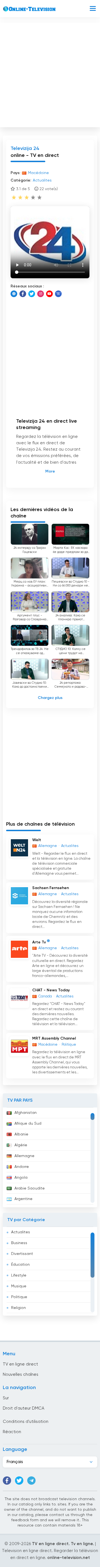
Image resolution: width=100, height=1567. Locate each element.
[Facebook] (22, 293)
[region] (50, 1157)
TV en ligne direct (20, 1364)
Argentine (23, 1199)
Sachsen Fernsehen (50, 888)
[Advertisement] (50, 74)
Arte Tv (39, 942)
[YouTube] (49, 293)
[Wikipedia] (58, 293)
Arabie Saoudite (29, 1188)
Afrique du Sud (27, 1124)
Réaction (12, 1432)
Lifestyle (18, 1275)
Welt (36, 840)
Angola (21, 1178)
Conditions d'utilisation (25, 1422)
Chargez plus (50, 698)
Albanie (21, 1134)
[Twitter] (31, 293)
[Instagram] (40, 293)
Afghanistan (25, 1113)
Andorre (21, 1167)
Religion (18, 1308)
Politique (19, 1297)
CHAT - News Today (51, 990)
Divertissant (22, 1254)
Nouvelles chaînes (20, 1374)
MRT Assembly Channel (54, 1038)
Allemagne (24, 1156)
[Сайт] (14, 293)
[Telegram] (31, 1480)
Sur (6, 1398)
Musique (18, 1286)
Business (19, 1243)
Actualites (20, 1232)
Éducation (20, 1265)
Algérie (20, 1145)
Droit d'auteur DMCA (23, 1408)
